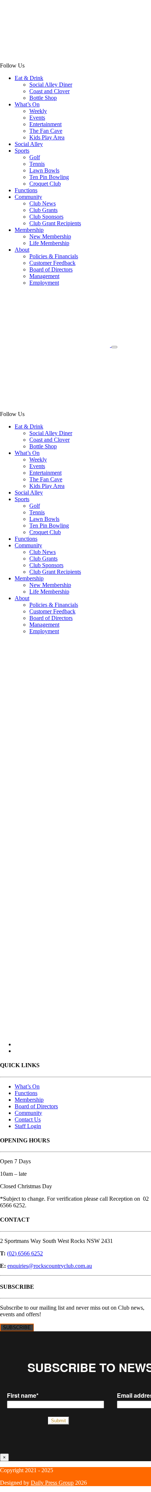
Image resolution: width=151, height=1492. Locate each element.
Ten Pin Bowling (49, 177)
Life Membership (49, 243)
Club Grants (43, 210)
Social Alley (29, 144)
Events (37, 117)
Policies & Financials (53, 256)
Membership (29, 230)
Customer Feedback (52, 263)
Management (44, 276)
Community (28, 197)
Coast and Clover (49, 91)
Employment (44, 283)
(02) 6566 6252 (25, 1253)
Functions (26, 190)
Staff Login (28, 1126)
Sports (22, 150)
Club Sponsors (46, 217)
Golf (34, 157)
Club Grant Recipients (55, 223)
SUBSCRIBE (17, 1327)
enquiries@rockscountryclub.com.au (49, 1266)
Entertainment (45, 124)
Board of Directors (51, 269)
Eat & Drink (29, 78)
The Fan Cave (45, 131)
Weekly (38, 111)
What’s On (27, 104)
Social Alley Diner (50, 84)
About (22, 250)
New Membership (50, 236)
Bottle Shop (43, 98)
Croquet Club (45, 183)
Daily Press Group (52, 1483)
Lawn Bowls (44, 170)
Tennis (37, 164)
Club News (42, 203)
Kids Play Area (47, 137)
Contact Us (28, 1119)
